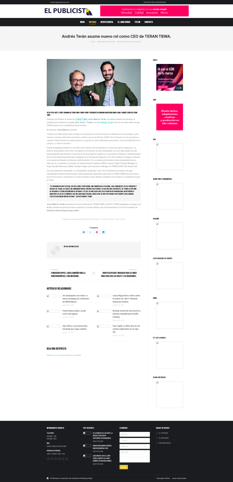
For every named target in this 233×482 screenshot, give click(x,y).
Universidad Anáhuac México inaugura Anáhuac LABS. (102, 447)
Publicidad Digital (165, 443)
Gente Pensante (93, 219)
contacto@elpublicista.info (59, 2)
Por (107, 219)
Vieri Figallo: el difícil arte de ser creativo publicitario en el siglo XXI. (126, 329)
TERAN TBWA (81, 119)
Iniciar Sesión (56, 355)
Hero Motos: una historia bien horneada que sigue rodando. (74, 327)
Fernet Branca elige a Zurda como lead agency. (74, 312)
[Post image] (53, 299)
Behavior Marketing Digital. (83, 478)
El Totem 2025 (163, 433)
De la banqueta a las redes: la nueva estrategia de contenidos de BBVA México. (75, 298)
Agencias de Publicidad (79, 219)
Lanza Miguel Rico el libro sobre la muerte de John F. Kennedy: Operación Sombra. (126, 298)
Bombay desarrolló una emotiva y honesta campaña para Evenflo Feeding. (127, 314)
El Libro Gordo (164, 438)
